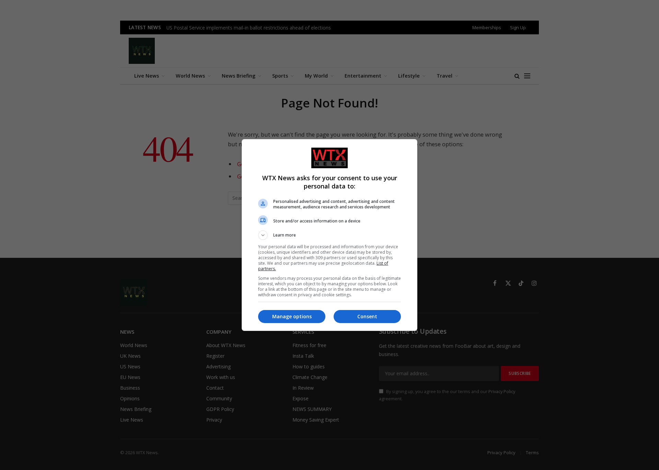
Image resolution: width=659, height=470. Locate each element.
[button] (329, 235)
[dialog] (329, 235)
